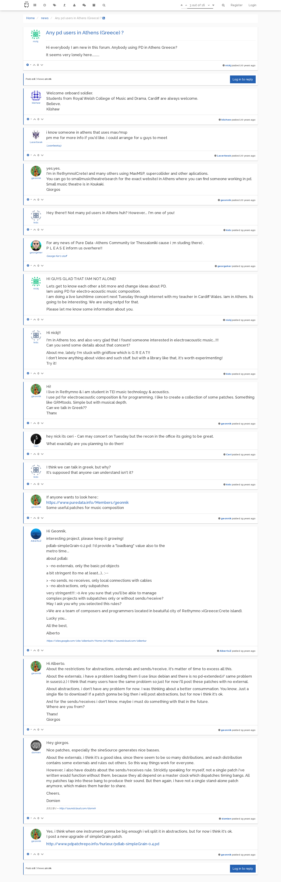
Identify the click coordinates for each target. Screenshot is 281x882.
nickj (35, 41)
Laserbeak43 (53, 145)
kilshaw (36, 102)
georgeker (36, 252)
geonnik (36, 178)
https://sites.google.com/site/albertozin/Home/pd (76, 640)
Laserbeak (36, 142)
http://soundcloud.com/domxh (77, 808)
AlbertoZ (36, 540)
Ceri (36, 446)
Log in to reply (243, 79)
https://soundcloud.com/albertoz (126, 640)
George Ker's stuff (56, 256)
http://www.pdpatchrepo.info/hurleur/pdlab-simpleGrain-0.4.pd (102, 844)
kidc (36, 222)
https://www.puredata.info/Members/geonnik (87, 502)
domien (36, 752)
